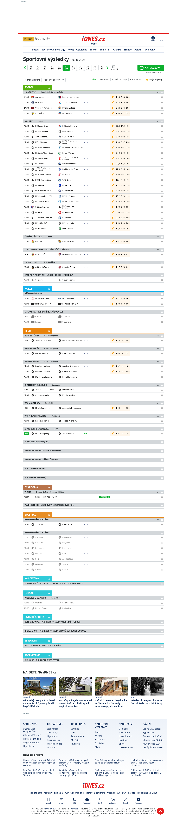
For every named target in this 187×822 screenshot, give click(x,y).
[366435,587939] (162, 322)
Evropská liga (53, 740)
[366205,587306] (162, 147)
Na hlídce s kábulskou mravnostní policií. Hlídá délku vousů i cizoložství (147, 763)
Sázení (147, 724)
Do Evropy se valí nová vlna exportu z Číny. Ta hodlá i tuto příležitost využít (109, 772)
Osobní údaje (77, 793)
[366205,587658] (162, 228)
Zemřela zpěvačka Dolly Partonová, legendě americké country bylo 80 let (73, 772)
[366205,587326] (162, 223)
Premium (28, 39)
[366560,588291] (162, 371)
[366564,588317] (162, 395)
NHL (73, 732)
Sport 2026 (30, 724)
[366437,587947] (162, 602)
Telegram (138, 803)
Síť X (100, 803)
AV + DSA (121, 793)
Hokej (70, 49)
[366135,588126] (162, 97)
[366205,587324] (162, 212)
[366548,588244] (162, 408)
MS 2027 (75, 740)
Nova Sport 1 (125, 732)
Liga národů (28, 746)
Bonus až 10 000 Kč (152, 736)
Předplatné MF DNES (147, 793)
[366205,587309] (162, 163)
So (37, 68)
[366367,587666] (162, 524)
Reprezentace (77, 736)
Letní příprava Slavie (152, 747)
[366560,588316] (162, 377)
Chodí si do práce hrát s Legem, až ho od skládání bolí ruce (110, 761)
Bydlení (26, 697)
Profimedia (74, 809)
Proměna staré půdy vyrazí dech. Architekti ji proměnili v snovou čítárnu (39, 772)
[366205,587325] (162, 217)
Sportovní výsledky (101, 725)
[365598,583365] (162, 304)
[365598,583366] (162, 298)
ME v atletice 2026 (152, 743)
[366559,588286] (162, 353)
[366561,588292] (162, 421)
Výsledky (149, 49)
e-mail (61, 803)
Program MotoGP (31, 742)
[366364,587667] (162, 267)
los (158, 92)
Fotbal (35, 49)
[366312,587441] (162, 497)
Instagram (113, 803)
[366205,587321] (162, 201)
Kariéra (131, 793)
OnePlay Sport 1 (126, 747)
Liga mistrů (52, 736)
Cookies (111, 793)
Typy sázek (148, 732)
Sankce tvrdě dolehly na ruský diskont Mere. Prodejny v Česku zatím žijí (74, 763)
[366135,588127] (162, 102)
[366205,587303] (162, 131)
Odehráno (104, 79)
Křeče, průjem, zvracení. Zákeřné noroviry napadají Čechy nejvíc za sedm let (39, 763)
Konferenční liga (54, 743)
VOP (66, 793)
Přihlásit (153, 40)
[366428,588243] (162, 433)
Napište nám (36, 793)
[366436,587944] (162, 537)
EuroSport (123, 740)
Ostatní (138, 49)
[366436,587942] (162, 548)
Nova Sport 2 (125, 736)
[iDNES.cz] (93, 38)
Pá (30, 68)
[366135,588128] (162, 108)
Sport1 (122, 743)
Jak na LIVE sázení (152, 729)
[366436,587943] (162, 569)
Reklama (58, 793)
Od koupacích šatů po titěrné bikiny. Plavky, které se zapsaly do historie (146, 772)
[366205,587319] (162, 190)
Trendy (128, 49)
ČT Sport (123, 729)
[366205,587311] (162, 126)
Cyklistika (81, 49)
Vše (94, 79)
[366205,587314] (162, 180)
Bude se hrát (136, 79)
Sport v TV (125, 724)
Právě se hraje (119, 79)
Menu (161, 40)
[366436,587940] (162, 542)
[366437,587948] (162, 608)
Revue (133, 697)
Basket (93, 49)
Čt (73, 68)
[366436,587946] (162, 553)
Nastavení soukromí (95, 793)
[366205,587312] (162, 169)
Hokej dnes (78, 724)
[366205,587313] (162, 174)
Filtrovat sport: (32, 79)
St (66, 68)
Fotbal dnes (55, 724)
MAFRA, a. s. (51, 809)
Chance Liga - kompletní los (30, 730)
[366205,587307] (162, 153)
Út (59, 68)
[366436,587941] (162, 564)
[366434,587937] (162, 280)
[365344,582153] (162, 241)
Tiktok (125, 803)
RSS (74, 803)
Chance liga (52, 732)
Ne (45, 68)
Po (52, 68)
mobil (48, 803)
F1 (109, 49)
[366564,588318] (162, 389)
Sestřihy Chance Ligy (53, 49)
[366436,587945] (162, 559)
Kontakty (48, 793)
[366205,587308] (162, 158)
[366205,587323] (162, 207)
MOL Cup (51, 747)
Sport (94, 44)
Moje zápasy (155, 79)
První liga (75, 743)
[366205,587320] (162, 196)
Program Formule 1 (32, 739)
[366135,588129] (162, 113)
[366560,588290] (162, 366)
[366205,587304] (162, 136)
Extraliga (75, 729)
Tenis (103, 49)
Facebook (87, 803)
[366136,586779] (162, 254)
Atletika (117, 49)
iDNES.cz (93, 785)
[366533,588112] (162, 340)
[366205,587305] (162, 142)
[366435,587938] (162, 316)
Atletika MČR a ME (32, 735)
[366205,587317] (162, 185)
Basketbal (99, 739)
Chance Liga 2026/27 (153, 740)
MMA (97, 747)
